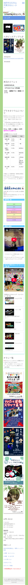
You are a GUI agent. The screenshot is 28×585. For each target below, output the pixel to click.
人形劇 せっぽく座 (9, 556)
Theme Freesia (14, 580)
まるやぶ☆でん (7, 562)
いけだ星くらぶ (7, 559)
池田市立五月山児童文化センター (10, 5)
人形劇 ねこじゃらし (9, 553)
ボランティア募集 (8, 565)
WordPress (14, 582)
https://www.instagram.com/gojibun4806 (13, 58)
